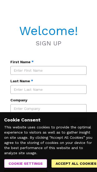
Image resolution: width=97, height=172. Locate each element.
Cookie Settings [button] (26, 163)
